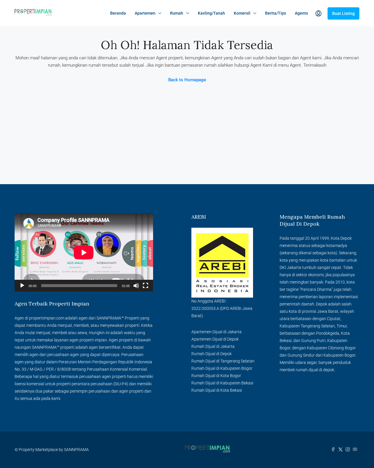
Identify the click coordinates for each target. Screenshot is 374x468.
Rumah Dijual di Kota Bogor (216, 375)
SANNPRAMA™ (110, 318)
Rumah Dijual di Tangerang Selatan (222, 361)
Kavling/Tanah (211, 13)
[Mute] (136, 286)
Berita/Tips (275, 13)
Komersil (242, 13)
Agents (301, 13)
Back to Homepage (187, 79)
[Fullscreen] (145, 286)
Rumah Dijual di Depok (211, 353)
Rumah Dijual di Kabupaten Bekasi (222, 383)
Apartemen (145, 13)
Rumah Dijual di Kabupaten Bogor (221, 368)
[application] (84, 252)
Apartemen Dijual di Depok (215, 339)
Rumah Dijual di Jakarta (213, 346)
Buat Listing (343, 13)
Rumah (176, 13)
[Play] (22, 286)
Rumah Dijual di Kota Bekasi (216, 390)
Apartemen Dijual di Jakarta (216, 331)
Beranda (118, 13)
